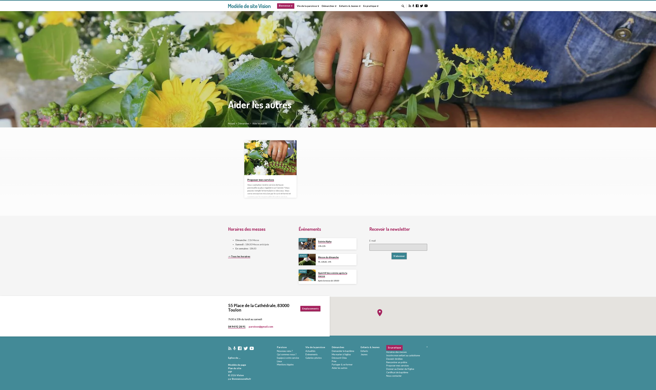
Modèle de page (237, 364)
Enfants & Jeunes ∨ (350, 6)
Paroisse (282, 347)
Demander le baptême (343, 351)
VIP (230, 371)
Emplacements (310, 308)
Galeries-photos (313, 357)
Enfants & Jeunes (370, 347)
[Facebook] (417, 6)
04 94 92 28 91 (236, 326)
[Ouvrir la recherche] (403, 6)
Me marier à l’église (341, 354)
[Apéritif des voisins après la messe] (307, 275)
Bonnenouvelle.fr (241, 379)
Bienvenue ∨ (286, 5)
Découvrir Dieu (339, 357)
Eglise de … (234, 357)
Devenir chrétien (394, 359)
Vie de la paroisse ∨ (308, 6)
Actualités (310, 351)
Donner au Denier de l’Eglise (400, 369)
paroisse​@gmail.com (261, 326)
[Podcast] (413, 6)
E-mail (372, 240)
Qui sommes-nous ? (287, 354)
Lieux (279, 361)
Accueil (231, 123)
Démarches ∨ (329, 6)
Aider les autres (259, 123)
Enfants (364, 351)
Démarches (243, 123)
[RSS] (410, 6)
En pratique (394, 347)
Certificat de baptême (397, 372)
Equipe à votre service (288, 357)
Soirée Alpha (324, 241)
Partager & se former (342, 364)
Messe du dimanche (328, 257)
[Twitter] (421, 6)
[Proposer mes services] (270, 157)
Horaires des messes (396, 352)
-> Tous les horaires (239, 256)
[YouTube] (426, 6)
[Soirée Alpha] (307, 244)
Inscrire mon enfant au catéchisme (403, 355)
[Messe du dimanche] (307, 259)
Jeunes (364, 354)
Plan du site (234, 368)
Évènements (311, 354)
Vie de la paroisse (315, 347)
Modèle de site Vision (249, 5)
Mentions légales (285, 364)
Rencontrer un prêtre (396, 362)
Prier (334, 361)
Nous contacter (394, 375)
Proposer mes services (260, 179)
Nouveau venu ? (285, 351)
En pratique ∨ (371, 6)
